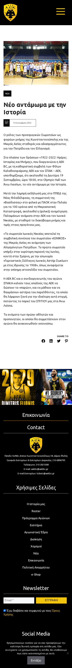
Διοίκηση (36, 539)
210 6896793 (58, 460)
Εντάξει (36, 660)
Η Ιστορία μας (36, 504)
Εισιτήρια (36, 525)
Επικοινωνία (36, 560)
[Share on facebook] (43, 341)
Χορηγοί (36, 546)
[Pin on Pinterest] (66, 341)
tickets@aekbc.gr (46, 473)
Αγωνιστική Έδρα (36, 532)
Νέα (36, 553)
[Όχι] (67, 653)
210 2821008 (42, 464)
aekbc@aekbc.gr (39, 469)
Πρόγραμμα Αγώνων (36, 518)
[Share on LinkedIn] (51, 341)
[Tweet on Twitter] (59, 341)
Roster (36, 511)
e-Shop (36, 574)
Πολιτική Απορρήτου (36, 567)
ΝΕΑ (7, 93)
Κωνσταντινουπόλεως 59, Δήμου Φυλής (47, 456)
